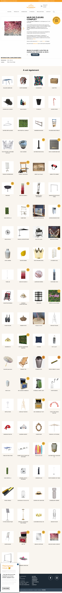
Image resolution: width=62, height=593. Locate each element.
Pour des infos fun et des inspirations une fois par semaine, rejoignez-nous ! (8, 576)
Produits (16, 11)
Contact (48, 11)
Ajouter (35, 54)
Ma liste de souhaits (45, 6)
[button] (2, 28)
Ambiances (24, 11)
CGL (33, 583)
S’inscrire (6, 588)
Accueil (9, 11)
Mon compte (35, 582)
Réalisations (40, 11)
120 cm (43, 41)
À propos (31, 11)
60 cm (38, 41)
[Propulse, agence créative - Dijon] (44, 589)
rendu (34, 38)
